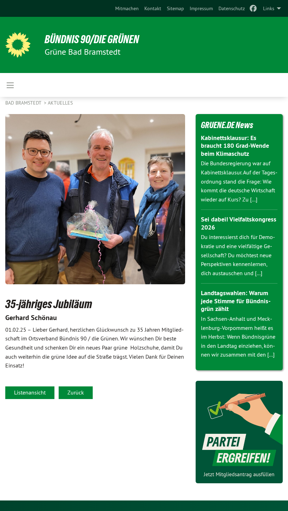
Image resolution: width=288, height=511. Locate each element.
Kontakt (152, 8)
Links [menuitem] (268, 8)
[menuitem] (127, 8)
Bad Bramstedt (23, 103)
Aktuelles (60, 103)
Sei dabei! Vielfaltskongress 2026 (238, 223)
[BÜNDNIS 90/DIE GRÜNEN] (18, 45)
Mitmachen (127, 8)
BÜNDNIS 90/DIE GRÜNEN (92, 39)
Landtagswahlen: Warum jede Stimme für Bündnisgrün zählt (235, 301)
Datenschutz (231, 8)
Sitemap (175, 8)
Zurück (75, 392)
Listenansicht (30, 392)
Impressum (201, 8)
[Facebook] (253, 8)
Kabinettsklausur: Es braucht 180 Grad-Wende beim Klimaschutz (235, 146)
